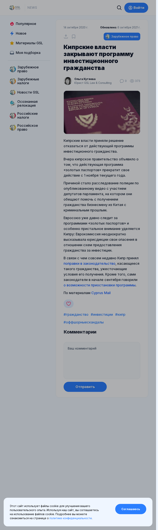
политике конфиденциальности (71, 518)
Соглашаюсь (130, 509)
